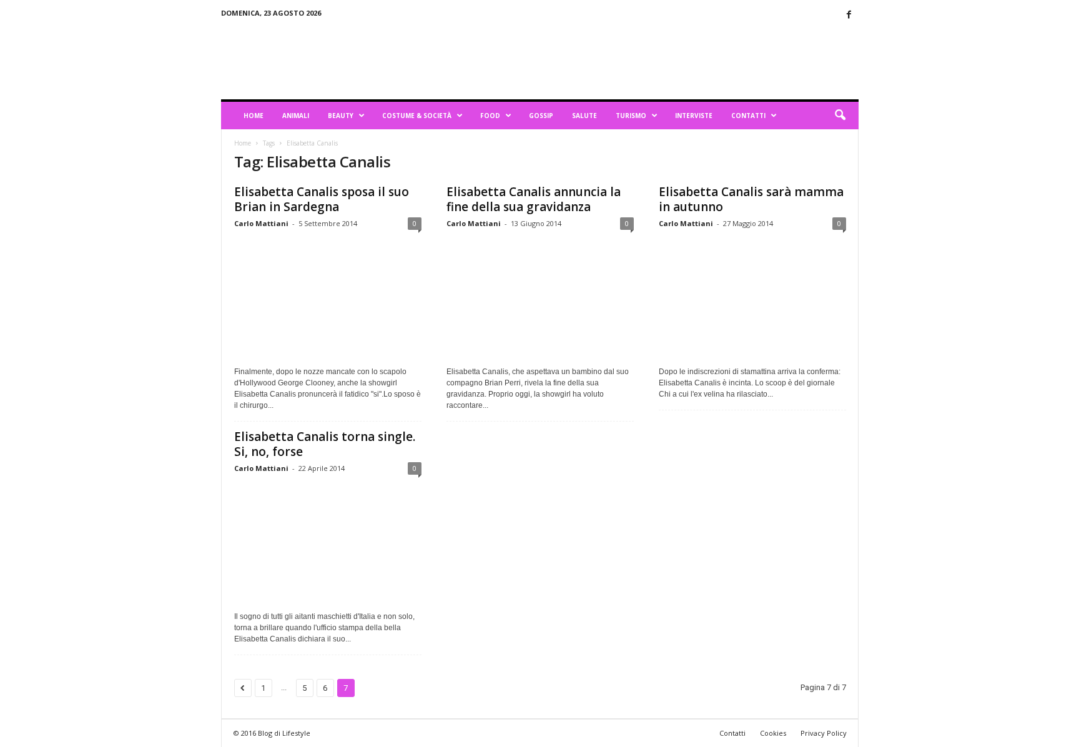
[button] (840, 115)
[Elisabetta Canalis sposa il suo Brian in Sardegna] (327, 298)
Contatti (748, 115)
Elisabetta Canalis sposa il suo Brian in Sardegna (321, 199)
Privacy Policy (824, 733)
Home (254, 115)
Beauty (340, 115)
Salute (584, 115)
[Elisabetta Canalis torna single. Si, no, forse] (327, 542)
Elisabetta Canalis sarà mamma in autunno (751, 199)
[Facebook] (849, 15)
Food (490, 115)
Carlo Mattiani (261, 223)
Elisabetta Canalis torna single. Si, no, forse (324, 444)
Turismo (631, 115)
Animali (295, 115)
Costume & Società (416, 115)
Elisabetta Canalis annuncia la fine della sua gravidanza (533, 199)
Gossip (541, 115)
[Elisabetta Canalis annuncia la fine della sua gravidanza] (540, 298)
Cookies (773, 733)
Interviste (693, 115)
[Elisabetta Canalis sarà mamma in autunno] (752, 298)
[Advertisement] (631, 59)
